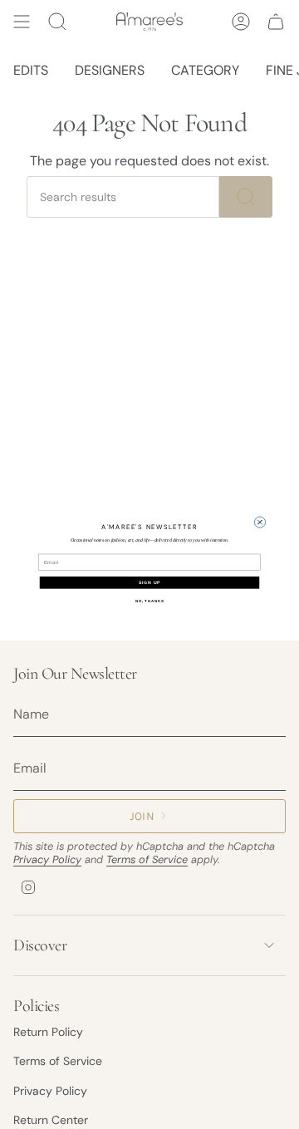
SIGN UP (149, 582)
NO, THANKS (149, 600)
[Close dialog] (259, 521)
